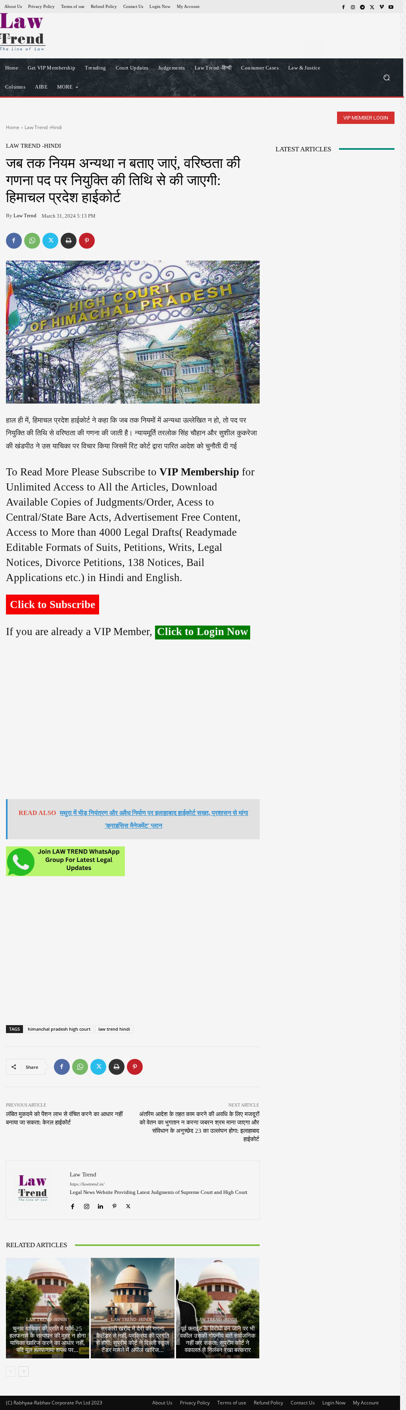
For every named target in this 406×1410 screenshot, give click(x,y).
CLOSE (314, 50)
